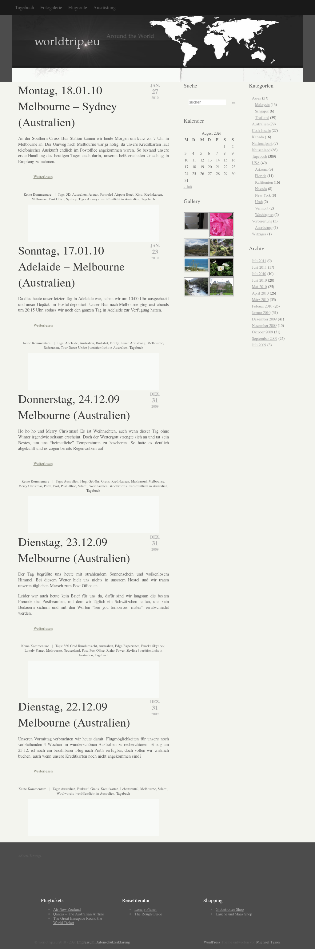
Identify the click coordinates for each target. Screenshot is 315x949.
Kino (138, 194)
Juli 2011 (259, 260)
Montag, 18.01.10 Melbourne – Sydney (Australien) (67, 106)
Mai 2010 (259, 286)
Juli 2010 (259, 273)
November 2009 (264, 325)
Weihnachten (98, 485)
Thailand (262, 117)
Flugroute (77, 7)
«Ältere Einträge (30, 855)
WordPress (212, 942)
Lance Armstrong (133, 342)
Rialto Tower (115, 650)
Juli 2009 (259, 345)
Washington (264, 214)
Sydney (71, 199)
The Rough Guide (148, 914)
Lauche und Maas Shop (234, 914)
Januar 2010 (261, 312)
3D (68, 194)
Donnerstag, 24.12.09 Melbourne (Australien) (74, 406)
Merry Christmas (30, 485)
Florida (260, 175)
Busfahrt (102, 342)
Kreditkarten (153, 194)
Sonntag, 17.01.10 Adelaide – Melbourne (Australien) (71, 266)
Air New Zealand (67, 909)
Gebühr (94, 481)
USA (256, 162)
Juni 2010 (259, 280)
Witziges (259, 234)
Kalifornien (264, 182)
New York (263, 195)
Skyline (131, 650)
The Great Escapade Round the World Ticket (77, 920)
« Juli (188, 186)
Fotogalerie (51, 7)
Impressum (85, 942)
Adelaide (71, 342)
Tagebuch (24, 7)
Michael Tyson (268, 942)
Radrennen (51, 347)
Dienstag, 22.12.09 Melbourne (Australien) (74, 714)
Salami (82, 485)
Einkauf (83, 788)
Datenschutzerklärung (112, 942)
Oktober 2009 (262, 332)
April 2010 (260, 293)
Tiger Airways (88, 199)
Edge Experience (127, 645)
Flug (83, 481)
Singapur (262, 111)
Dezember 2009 (264, 319)
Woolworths (118, 485)
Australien (79, 194)
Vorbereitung (262, 221)
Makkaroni (139, 481)
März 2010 (260, 299)
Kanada (258, 137)
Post (56, 485)
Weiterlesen (43, 176)
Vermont (262, 208)
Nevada (261, 188)
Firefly (114, 342)
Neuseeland (72, 650)
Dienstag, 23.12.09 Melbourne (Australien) (74, 549)
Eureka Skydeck (153, 645)
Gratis (105, 481)
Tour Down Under (74, 347)
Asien (256, 98)
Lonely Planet (34, 650)
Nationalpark (262, 143)
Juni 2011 (259, 267)
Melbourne (39, 199)
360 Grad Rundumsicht (80, 645)
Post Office (56, 199)
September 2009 (264, 338)
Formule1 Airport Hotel (117, 194)
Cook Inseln (261, 130)
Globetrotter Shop (230, 909)
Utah (259, 201)
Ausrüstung (104, 7)
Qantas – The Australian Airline (78, 914)
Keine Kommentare (37, 194)
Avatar (93, 194)
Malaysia (262, 104)
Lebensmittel (129, 788)
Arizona (261, 169)
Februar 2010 (262, 306)
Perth (47, 485)
